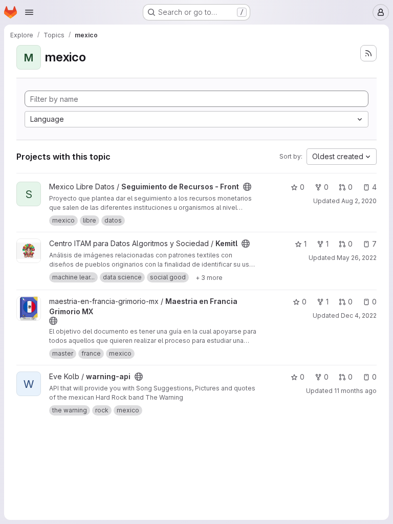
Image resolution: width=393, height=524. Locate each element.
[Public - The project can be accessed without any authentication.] (247, 187)
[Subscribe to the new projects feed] (368, 53)
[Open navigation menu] (29, 12)
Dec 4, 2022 (359, 315)
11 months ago (355, 391)
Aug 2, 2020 (359, 201)
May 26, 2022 (357, 257)
